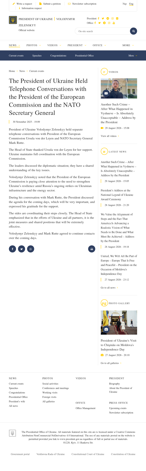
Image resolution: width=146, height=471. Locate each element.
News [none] (13, 45)
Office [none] (98, 45)
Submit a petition (52, 3)
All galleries (48, 401)
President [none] (76, 45)
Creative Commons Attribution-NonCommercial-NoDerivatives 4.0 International (78, 433)
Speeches (36, 55)
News (22, 71)
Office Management (85, 408)
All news (13, 405)
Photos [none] (32, 45)
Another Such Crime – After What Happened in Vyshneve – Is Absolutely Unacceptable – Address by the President (118, 113)
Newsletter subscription (84, 3)
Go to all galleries (110, 363)
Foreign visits (49, 397)
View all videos (109, 136)
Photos (47, 378)
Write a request (24, 3)
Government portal (20, 454)
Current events (16, 55)
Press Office (118, 402)
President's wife (17, 401)
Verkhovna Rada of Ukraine (50, 454)
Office (80, 402)
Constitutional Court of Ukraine (88, 454)
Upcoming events (118, 408)
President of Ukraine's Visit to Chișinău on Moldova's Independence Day (118, 344)
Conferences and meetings (55, 388)
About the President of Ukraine (120, 389)
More (126, 45)
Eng (131, 3)
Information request (32, 8)
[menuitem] (16, 45)
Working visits (50, 392)
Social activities (50, 383)
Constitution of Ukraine (123, 454)
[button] (104, 18)
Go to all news (108, 287)
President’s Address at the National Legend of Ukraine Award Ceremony (117, 194)
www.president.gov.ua (71, 439)
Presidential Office (84, 55)
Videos (81, 378)
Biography (114, 383)
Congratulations (58, 55)
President (116, 378)
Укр (124, 3)
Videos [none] (53, 45)
